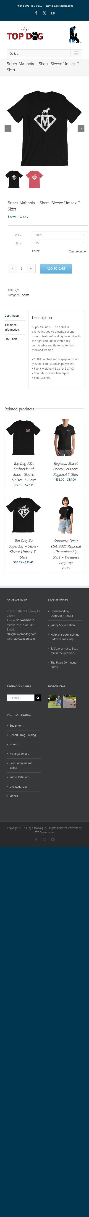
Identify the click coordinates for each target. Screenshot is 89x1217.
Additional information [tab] (12, 327)
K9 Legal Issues (19, 754)
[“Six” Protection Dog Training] (55, 701)
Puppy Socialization (63, 625)
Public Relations (19, 777)
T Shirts (24, 295)
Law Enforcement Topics (21, 765)
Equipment (16, 725)
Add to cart (56, 268)
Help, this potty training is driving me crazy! (65, 637)
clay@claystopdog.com (59, 5)
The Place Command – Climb (65, 665)
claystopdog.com (24, 639)
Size (18, 243)
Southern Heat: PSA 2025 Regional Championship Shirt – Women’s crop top (66, 552)
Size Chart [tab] (11, 339)
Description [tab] (12, 316)
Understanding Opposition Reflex (62, 613)
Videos (14, 796)
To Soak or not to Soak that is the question (64, 651)
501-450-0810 (25, 620)
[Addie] (69, 701)
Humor (14, 744)
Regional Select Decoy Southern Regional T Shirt (66, 469)
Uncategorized (19, 786)
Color (18, 235)
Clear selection (78, 251)
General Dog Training (23, 735)
